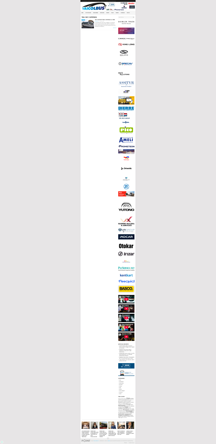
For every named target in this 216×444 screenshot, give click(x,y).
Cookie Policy (131, 442)
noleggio (132, 408)
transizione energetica (125, 412)
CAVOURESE (132, 402)
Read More (115, 27)
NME (130, 408)
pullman (121, 410)
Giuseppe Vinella (121, 407)
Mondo (117, 12)
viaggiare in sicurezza (123, 417)
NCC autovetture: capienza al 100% (105, 19)
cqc (121, 403)
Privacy (125, 442)
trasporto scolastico (127, 416)
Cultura (124, 403)
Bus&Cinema (95, 12)
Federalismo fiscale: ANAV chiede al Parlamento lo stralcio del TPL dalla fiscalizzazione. (125, 350)
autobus (132, 398)
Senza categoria (122, 390)
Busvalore (102, 12)
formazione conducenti (129, 406)
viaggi (119, 417)
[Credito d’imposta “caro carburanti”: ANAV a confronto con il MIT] (121, 426)
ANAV (109, 440)
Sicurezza (123, 12)
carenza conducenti (126, 402)
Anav (82, 12)
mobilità (129, 407)
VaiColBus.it (96, 440)
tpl (120, 412)
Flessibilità (121, 406)
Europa (107, 12)
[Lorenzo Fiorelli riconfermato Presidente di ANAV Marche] (130, 426)
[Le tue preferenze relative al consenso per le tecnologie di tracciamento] (2, 442)
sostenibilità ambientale (122, 411)
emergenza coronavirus (122, 404)
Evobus (132, 404)
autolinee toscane (121, 399)
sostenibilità (131, 410)
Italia (112, 12)
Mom (129, 408)
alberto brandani (120, 398)
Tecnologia (129, 411)
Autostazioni (88, 12)
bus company (124, 400)
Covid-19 (119, 403)
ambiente (125, 398)
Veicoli (128, 12)
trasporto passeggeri (128, 413)
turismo (132, 416)
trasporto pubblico (124, 415)
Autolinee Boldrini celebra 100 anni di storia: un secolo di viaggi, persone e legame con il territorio (126, 347)
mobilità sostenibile (123, 408)
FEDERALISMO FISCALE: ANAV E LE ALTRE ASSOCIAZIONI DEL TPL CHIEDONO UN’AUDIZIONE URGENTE (126, 354)
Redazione (96, 21)
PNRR (119, 410)
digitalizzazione (128, 403)
